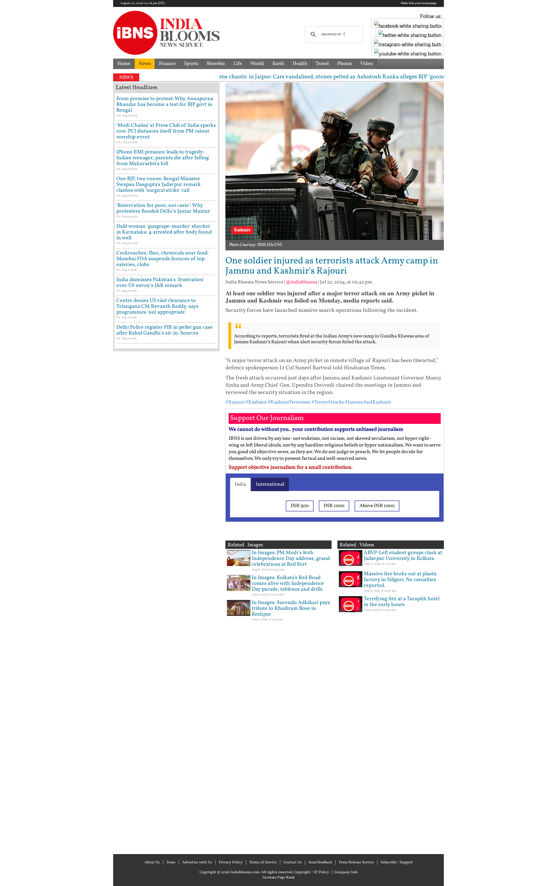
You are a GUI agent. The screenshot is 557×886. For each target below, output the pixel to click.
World (257, 63)
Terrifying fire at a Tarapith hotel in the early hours (402, 601)
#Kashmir (256, 402)
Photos (344, 63)
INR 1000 (334, 505)
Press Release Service (356, 862)
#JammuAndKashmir (368, 402)
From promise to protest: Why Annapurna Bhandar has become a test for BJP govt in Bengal (164, 104)
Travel (322, 63)
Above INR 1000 (377, 505)
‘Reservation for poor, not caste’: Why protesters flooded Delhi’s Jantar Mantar (163, 208)
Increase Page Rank (279, 877)
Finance (167, 63)
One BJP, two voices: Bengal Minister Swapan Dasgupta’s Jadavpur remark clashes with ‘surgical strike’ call (158, 184)
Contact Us (292, 862)
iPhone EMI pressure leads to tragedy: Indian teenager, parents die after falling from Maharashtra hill (162, 158)
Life (238, 63)
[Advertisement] (166, 602)
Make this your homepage (419, 3)
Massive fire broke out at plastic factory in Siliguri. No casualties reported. (400, 579)
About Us (152, 862)
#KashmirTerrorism (289, 402)
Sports (191, 63)
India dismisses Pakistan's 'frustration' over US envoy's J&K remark (160, 282)
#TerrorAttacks (327, 402)
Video (366, 63)
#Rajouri (235, 402)
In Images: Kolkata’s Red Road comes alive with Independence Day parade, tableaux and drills (288, 583)
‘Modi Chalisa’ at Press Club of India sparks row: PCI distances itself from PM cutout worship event (166, 131)
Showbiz (216, 63)
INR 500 (300, 505)
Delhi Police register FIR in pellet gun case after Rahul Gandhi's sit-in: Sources (164, 330)
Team (171, 862)
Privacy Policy (231, 862)
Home (123, 63)
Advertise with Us (197, 862)
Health (300, 63)
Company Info (346, 872)
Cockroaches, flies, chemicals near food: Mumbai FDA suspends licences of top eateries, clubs (162, 258)
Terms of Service (263, 862)
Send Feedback (320, 862)
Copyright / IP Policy (311, 872)
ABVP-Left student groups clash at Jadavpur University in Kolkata (403, 555)
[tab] (240, 484)
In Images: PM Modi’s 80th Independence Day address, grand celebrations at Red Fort (291, 558)
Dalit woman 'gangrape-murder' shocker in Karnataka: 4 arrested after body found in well (164, 232)
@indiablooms (301, 282)
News (145, 63)
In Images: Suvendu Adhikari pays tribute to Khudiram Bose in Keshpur (291, 608)
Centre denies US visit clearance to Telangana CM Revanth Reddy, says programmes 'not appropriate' (157, 306)
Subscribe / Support (397, 862)
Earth (278, 63)
